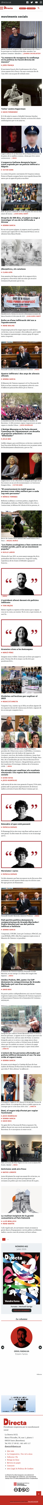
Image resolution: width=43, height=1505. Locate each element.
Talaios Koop (24, 1501)
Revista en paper (14, 1463)
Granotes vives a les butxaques (17, 649)
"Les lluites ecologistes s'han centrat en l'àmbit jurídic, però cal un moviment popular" (21, 546)
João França (8, 65)
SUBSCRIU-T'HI (23, 8)
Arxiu (14, 158)
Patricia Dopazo (10, 827)
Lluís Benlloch (9, 1221)
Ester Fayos (8, 778)
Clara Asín (7, 272)
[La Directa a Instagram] (41, 2)
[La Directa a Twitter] (32, 2)
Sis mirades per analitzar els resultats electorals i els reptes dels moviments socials (20, 772)
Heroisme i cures (9, 870)
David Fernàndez (10, 112)
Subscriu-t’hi (12, 1457)
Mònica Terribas (10, 497)
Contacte (10, 1466)
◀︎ (3, 1347)
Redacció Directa (10, 701)
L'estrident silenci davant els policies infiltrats (20, 601)
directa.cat (6, 2)
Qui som (10, 1451)
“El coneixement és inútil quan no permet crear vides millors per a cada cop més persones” (20, 491)
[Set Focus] (38, 8)
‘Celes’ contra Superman (13, 108)
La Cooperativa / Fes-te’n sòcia (19, 1454)
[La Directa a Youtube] (36, 2)
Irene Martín (8, 1224)
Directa (6, 1049)
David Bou (7, 989)
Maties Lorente (9, 1172)
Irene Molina (8, 326)
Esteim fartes (21, 1354)
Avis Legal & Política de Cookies (20, 1469)
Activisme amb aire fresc (13, 1169)
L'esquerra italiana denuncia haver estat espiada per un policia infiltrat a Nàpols (20, 164)
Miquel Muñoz (12, 541)
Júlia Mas (7, 439)
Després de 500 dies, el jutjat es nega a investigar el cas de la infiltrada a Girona (20, 219)
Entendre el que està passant (15, 824)
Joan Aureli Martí (21, 214)
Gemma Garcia (9, 225)
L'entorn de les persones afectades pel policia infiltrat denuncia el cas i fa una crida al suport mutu (20, 1055)
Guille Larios (9, 552)
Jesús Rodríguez (26, 425)
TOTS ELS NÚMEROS (21, 1310)
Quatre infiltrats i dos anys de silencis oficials (20, 374)
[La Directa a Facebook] (27, 2)
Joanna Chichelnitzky (32, 53)
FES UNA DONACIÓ (31, 8)
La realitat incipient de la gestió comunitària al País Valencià (17, 1216)
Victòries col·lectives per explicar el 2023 (19, 697)
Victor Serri (8, 170)
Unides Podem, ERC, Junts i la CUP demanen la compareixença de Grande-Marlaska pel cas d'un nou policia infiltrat (21, 982)
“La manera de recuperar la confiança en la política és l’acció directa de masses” (20, 59)
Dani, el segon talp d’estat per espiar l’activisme (19, 1111)
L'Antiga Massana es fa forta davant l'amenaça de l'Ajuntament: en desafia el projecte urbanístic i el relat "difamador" (20, 432)
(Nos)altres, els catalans (13, 269)
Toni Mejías (8, 605)
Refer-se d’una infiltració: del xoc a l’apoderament (18, 321)
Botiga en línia (13, 1460)
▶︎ (41, 1347)
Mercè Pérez (8, 652)
